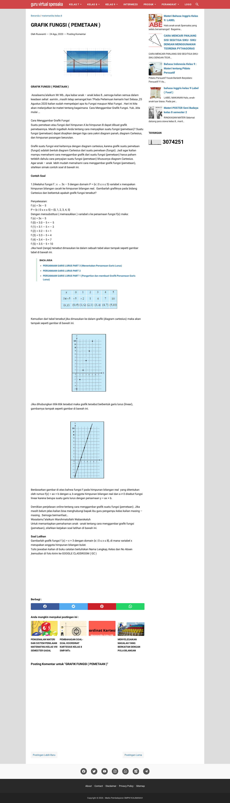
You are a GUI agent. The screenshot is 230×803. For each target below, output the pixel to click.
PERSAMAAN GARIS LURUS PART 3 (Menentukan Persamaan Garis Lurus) (82, 265)
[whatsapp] (130, 606)
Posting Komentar (76, 34)
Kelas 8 (92, 4)
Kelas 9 (110, 4)
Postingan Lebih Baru (44, 755)
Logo (188, 4)
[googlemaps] (136, 771)
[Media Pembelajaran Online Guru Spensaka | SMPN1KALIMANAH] (47, 4)
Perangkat (169, 4)
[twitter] (73, 606)
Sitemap (140, 786)
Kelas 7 (74, 4)
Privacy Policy (126, 786)
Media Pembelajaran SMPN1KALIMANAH (124, 798)
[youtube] (104, 771)
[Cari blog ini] (197, 4)
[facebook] (45, 606)
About (88, 786)
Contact (98, 786)
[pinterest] (102, 606)
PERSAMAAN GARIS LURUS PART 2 (62, 270)
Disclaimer (111, 786)
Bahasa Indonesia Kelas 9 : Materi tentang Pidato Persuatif (180, 68)
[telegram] (146, 771)
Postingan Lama (133, 755)
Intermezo (130, 4)
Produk (149, 4)
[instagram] (115, 771)
